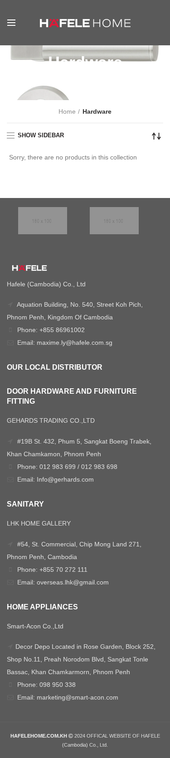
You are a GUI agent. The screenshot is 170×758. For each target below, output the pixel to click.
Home (67, 111)
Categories (80, 83)
